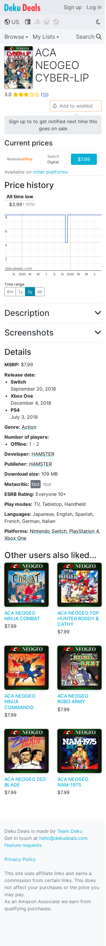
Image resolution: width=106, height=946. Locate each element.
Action (29, 427)
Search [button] (89, 36)
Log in (94, 7)
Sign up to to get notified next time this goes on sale (53, 124)
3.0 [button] (26, 94)
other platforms (50, 172)
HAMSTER (43, 454)
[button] (53, 313)
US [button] (11, 22)
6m (10, 291)
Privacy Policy (20, 859)
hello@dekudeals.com (63, 838)
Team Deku (69, 831)
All (39, 291)
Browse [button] (15, 36)
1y (20, 291)
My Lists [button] (45, 36)
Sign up (73, 7)
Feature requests (23, 845)
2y (30, 291)
